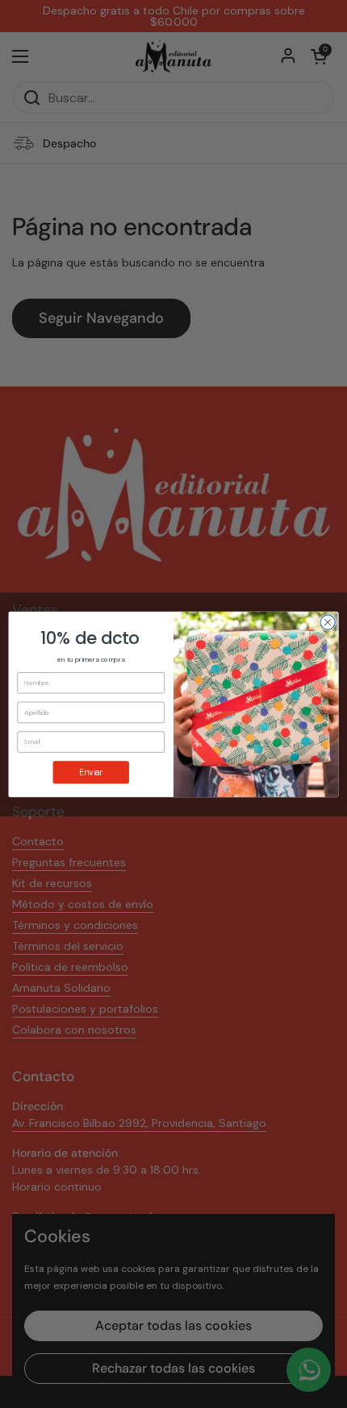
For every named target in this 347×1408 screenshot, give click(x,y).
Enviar (90, 772)
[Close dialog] (327, 621)
